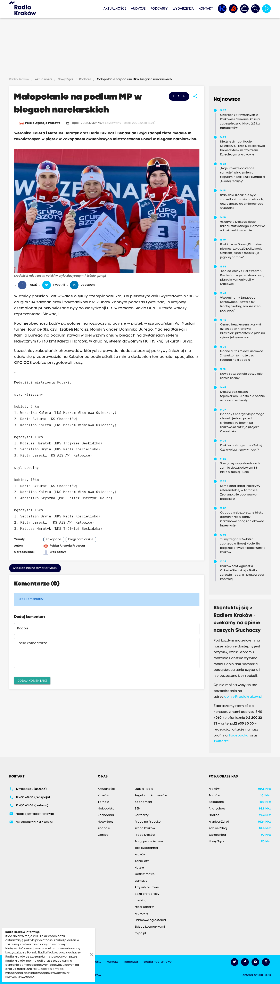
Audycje (138, 8)
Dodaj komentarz (32, 680)
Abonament (143, 802)
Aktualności (115, 8)
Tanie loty (142, 861)
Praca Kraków (145, 828)
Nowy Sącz (65, 79)
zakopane (53, 539)
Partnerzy (142, 815)
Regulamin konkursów (151, 795)
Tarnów (103, 802)
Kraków (103, 795)
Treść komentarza (32, 643)
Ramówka (130, 961)
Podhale (85, 79)
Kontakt (206, 8)
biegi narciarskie (80, 539)
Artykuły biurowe (147, 887)
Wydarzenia (183, 8)
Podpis (22, 628)
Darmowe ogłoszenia (150, 920)
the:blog (141, 900)
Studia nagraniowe (157, 961)
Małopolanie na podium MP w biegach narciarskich (134, 79)
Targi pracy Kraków (149, 841)
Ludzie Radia (144, 789)
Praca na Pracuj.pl (148, 821)
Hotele (139, 867)
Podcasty (159, 8)
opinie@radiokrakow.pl (243, 697)
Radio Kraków (19, 79)
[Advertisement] (140, 48)
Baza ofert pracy (147, 894)
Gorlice (103, 835)
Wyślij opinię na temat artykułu (35, 568)
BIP (137, 808)
